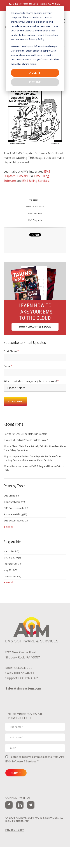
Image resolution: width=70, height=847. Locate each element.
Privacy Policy (14, 830)
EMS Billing (11, 495)
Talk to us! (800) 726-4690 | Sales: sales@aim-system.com (35, 5)
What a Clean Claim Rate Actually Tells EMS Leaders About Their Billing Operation (35, 448)
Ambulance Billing (15, 514)
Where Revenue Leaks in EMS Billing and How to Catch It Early (34, 468)
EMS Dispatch (35, 220)
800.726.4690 (24, 673)
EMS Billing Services (35, 181)
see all (9, 526)
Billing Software (14, 501)
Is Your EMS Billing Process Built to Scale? (26, 440)
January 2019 (12, 557)
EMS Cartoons (35, 213)
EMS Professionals (35, 206)
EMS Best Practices (16, 520)
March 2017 (11, 551)
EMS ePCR (24, 176)
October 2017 (12, 576)
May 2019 (10, 570)
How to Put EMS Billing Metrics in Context (25, 433)
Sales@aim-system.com (23, 688)
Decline (35, 82)
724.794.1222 (22, 668)
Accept (34, 72)
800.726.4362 (28, 678)
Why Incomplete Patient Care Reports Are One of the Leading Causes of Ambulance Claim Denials (32, 458)
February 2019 (13, 563)
